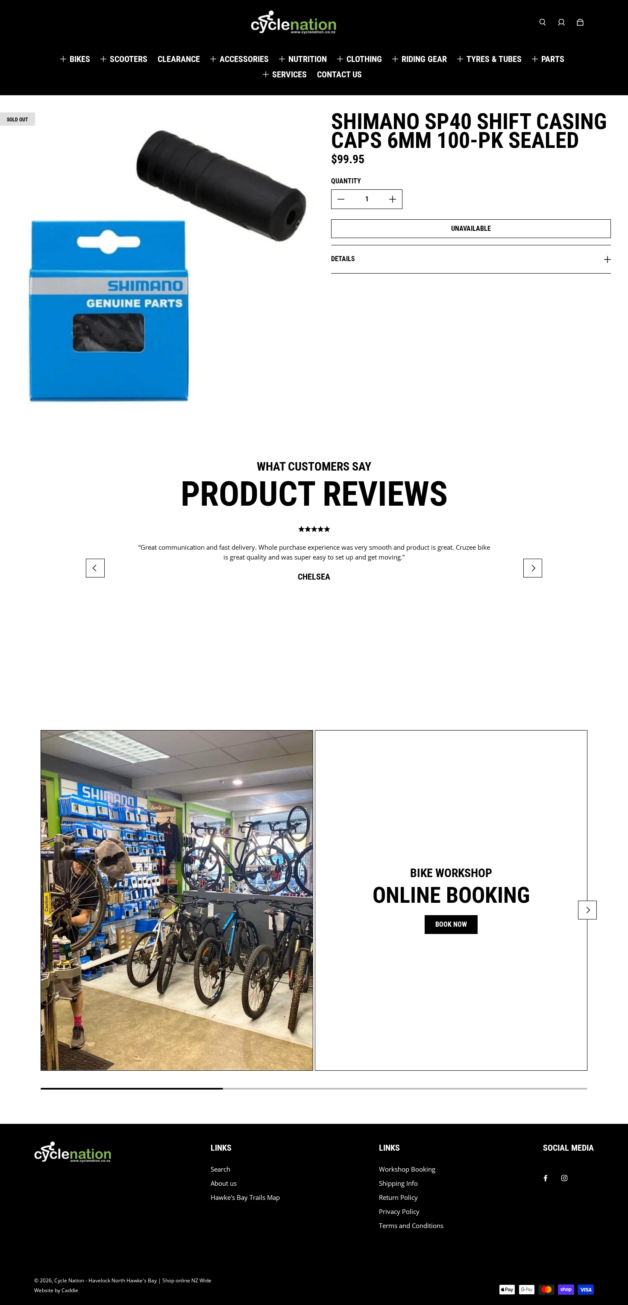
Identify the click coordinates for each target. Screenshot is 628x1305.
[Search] (542, 22)
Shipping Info (398, 1183)
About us (224, 1183)
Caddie (70, 1290)
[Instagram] (564, 1175)
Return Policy (398, 1197)
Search (220, 1169)
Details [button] (343, 259)
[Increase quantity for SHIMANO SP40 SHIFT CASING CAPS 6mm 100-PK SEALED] (392, 199)
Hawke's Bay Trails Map (245, 1197)
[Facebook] (545, 1175)
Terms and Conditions (411, 1225)
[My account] (561, 22)
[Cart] (580, 22)
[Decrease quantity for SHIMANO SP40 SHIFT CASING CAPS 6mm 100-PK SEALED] (341, 199)
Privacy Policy (399, 1211)
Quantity (346, 181)
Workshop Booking (407, 1169)
